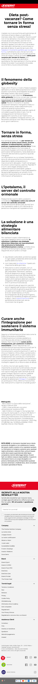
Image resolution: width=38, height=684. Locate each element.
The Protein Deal (6, 579)
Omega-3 (22, 379)
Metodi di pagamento (8, 634)
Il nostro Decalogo (7, 548)
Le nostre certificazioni (8, 537)
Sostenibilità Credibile (8, 546)
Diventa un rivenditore (8, 628)
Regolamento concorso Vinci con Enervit (13, 615)
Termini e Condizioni (7, 587)
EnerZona (4, 570)
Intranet (3, 637)
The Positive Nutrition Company (11, 529)
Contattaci (4, 623)
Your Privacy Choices (7, 612)
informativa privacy (10, 519)
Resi (2, 590)
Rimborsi (4, 592)
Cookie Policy (5, 598)
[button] (4, 680)
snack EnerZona (22, 298)
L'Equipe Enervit (6, 534)
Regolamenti (5, 609)
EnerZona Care (6, 573)
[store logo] (8, 6)
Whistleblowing (6, 601)
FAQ (2, 626)
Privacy (3, 595)
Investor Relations (7, 551)
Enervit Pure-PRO (6, 568)
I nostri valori (5, 543)
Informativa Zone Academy (9, 604)
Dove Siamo (5, 554)
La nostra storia (6, 532)
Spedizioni (4, 631)
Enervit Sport (5, 562)
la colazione (21, 263)
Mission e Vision (6, 540)
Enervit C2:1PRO (6, 565)
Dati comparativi (6, 606)
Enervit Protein (6, 576)
